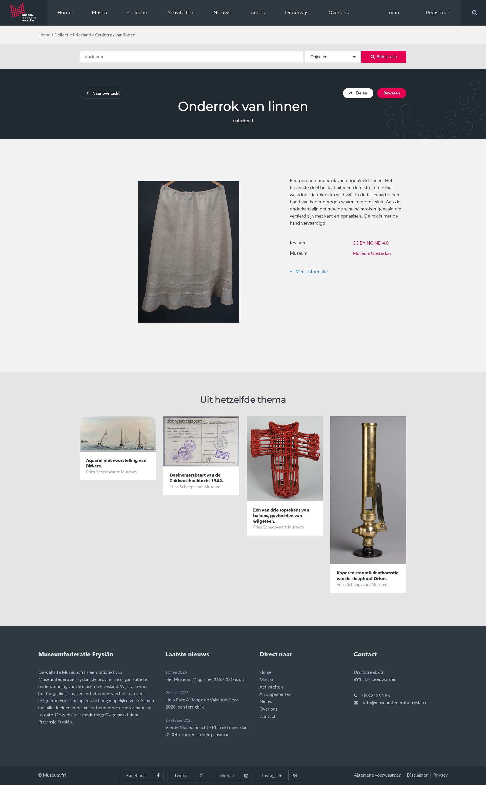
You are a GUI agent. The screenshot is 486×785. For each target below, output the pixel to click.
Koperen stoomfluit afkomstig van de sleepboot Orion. (368, 576)
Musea (99, 12)
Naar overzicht (105, 94)
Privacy (440, 775)
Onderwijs (296, 12)
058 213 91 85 (376, 695)
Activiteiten (180, 12)
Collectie (137, 12)
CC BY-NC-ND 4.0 (370, 243)
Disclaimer (417, 775)
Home (65, 12)
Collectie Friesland (72, 34)
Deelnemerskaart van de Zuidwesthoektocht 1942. (196, 478)
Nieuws (222, 12)
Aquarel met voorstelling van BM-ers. (116, 463)
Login (393, 12)
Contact (267, 716)
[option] (188, 252)
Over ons (339, 12)
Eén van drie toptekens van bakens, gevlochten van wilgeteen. (281, 516)
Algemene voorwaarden (377, 775)
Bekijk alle (387, 56)
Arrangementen (275, 694)
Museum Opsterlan (372, 253)
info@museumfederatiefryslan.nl (396, 702)
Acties (258, 12)
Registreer (437, 12)
